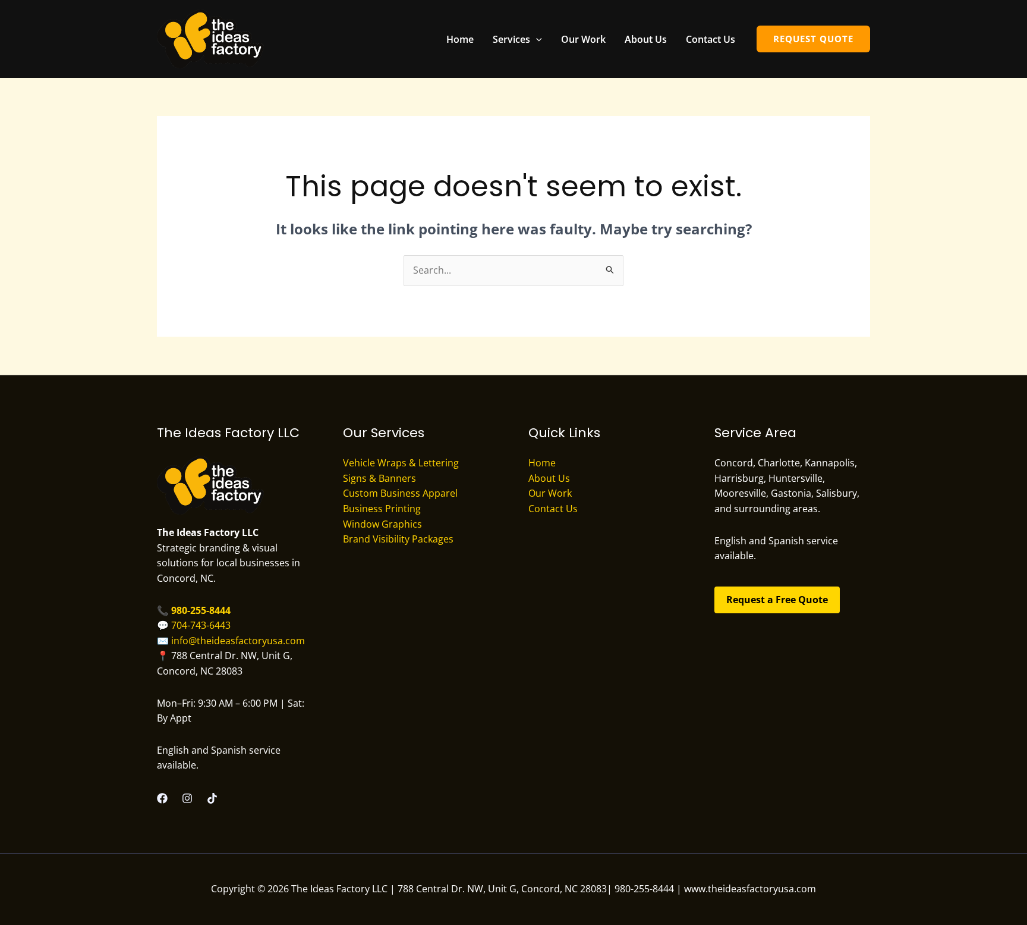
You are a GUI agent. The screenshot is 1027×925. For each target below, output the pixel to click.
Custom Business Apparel (400, 493)
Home (460, 39)
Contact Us (710, 39)
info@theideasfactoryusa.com (238, 640)
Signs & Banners (379, 478)
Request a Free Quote (777, 599)
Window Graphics (382, 524)
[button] (536, 39)
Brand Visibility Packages (398, 538)
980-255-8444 (201, 610)
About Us (646, 39)
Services (511, 39)
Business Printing (382, 508)
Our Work (583, 39)
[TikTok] (212, 798)
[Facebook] (162, 798)
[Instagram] (187, 798)
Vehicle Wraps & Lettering (401, 462)
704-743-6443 (201, 625)
